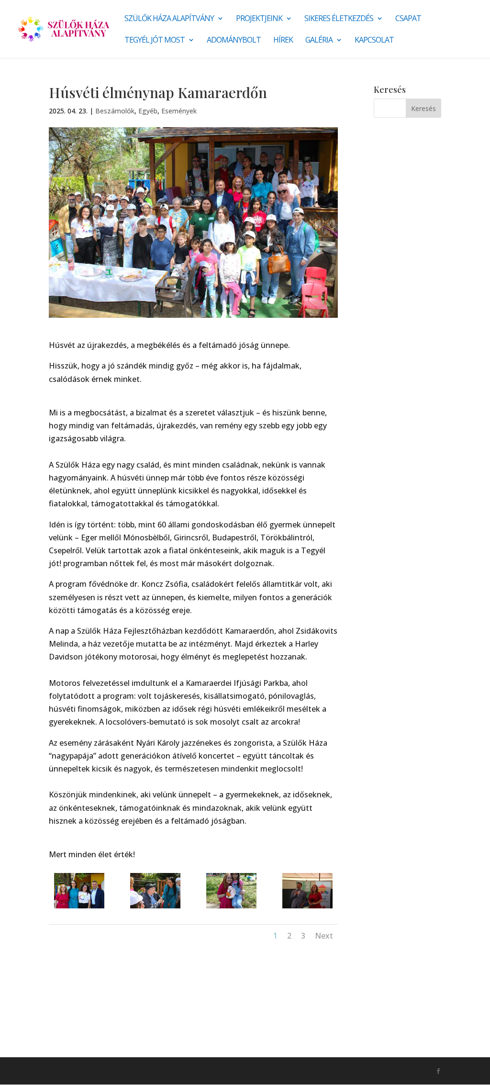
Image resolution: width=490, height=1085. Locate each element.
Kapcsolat (374, 40)
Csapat (408, 19)
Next (324, 935)
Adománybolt (234, 40)
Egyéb (147, 110)
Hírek (283, 40)
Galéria (319, 40)
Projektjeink (259, 19)
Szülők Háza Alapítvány (169, 19)
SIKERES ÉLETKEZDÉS (338, 19)
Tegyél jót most (154, 40)
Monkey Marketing (100, 1070)
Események (179, 110)
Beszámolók (114, 110)
